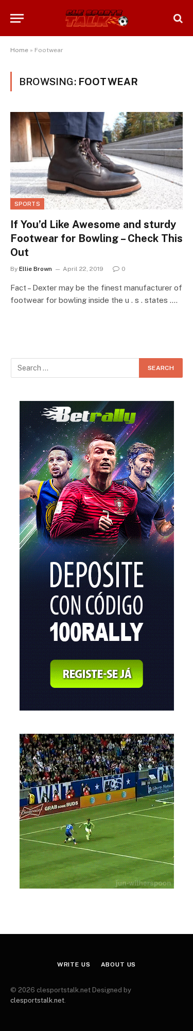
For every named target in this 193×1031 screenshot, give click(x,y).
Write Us (74, 964)
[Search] (177, 18)
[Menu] (17, 18)
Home (19, 50)
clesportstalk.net (37, 1000)
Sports (27, 204)
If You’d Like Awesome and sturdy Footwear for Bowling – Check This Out (96, 238)
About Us (118, 964)
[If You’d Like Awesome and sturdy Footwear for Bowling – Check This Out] (96, 160)
